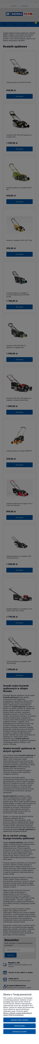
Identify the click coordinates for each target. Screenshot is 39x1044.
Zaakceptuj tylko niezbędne (19, 1020)
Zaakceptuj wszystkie (19, 1031)
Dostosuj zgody (19, 1026)
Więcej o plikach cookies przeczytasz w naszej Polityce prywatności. (17, 1014)
